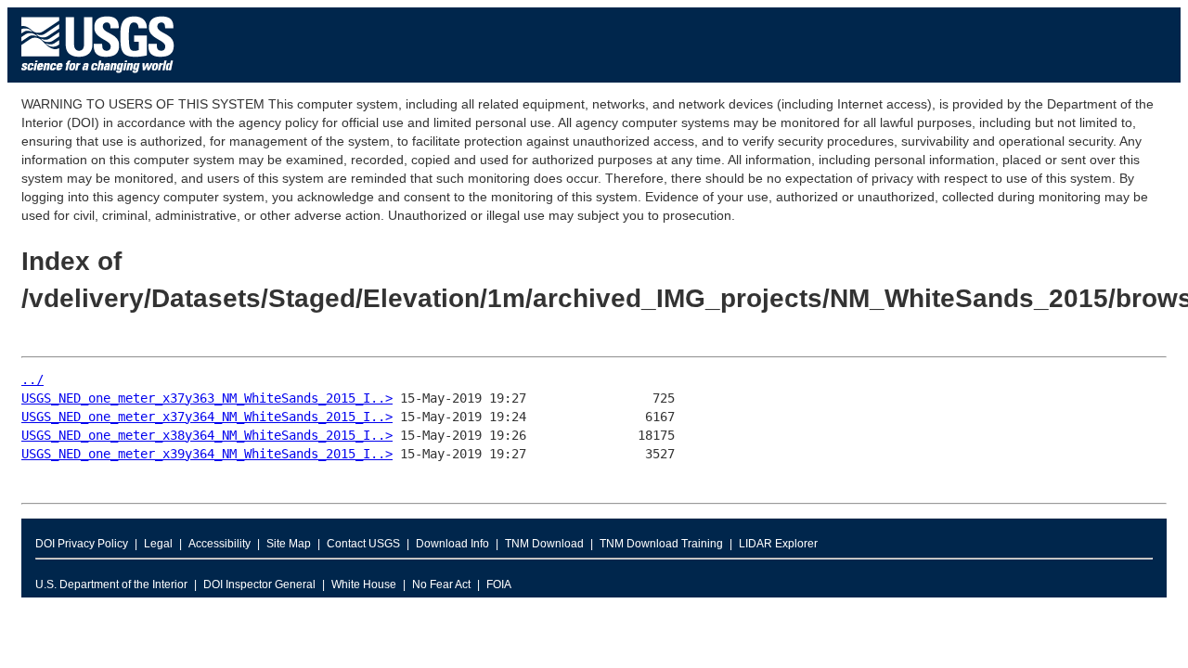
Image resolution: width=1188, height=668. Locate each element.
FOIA (498, 584)
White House (363, 584)
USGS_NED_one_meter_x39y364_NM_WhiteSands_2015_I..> (207, 453)
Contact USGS (363, 543)
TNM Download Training (661, 543)
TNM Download (544, 543)
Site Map (288, 543)
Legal (158, 543)
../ (32, 379)
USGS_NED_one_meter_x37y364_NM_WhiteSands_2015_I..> (207, 416)
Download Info (452, 543)
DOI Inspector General (259, 584)
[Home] (97, 77)
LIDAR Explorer (778, 543)
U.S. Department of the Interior (111, 584)
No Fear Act (441, 584)
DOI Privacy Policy (81, 543)
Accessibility (219, 543)
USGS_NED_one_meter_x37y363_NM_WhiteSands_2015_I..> (207, 398)
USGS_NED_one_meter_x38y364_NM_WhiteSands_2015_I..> (207, 435)
